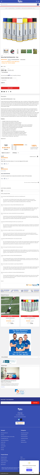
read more (3, 386)
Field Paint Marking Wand (10, 318)
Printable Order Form (4, 438)
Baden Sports (22, 458)
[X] (8, 92)
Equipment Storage (24, 438)
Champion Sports (4, 457)
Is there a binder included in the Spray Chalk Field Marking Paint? (11, 255)
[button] (20, 391)
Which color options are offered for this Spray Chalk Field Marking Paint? (12, 272)
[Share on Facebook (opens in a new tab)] (4, 163)
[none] (20, 29)
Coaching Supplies (24, 434)
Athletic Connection (4, 460)
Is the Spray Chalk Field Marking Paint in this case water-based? (11, 238)
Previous (2, 51)
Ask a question (22, 59)
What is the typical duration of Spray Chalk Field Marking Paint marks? (12, 204)
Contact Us (3, 443)
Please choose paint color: (8, 77)
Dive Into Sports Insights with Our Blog (7, 436)
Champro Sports (4, 458)
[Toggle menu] (1, 1)
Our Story (2, 434)
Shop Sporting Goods (24, 432)
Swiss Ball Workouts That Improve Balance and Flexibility (8, 381)
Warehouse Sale (23, 442)
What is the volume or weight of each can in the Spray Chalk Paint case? (13, 230)
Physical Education (24, 436)
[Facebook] (2, 92)
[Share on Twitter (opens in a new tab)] (6, 163)
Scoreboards (23, 440)
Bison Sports (3, 464)
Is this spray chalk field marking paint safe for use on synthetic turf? (12, 221)
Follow (2, 197)
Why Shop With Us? (4, 432)
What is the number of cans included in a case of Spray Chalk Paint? (12, 263)
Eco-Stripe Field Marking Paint (30, 318)
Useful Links (3, 442)
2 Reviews (7, 149)
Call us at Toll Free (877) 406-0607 (20, 416)
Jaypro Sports (3, 462)
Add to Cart (10, 316)
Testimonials (3, 445)
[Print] (6, 92)
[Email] (4, 92)
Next (38, 51)
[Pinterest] (11, 92)
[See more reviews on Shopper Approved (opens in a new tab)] (8, 163)
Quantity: (3, 82)
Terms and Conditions (4, 440)
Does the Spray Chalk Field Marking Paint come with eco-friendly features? (13, 196)
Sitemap (2, 449)
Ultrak (21, 457)
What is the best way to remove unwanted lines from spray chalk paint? (12, 213)
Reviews (2, 447)
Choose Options (30, 316)
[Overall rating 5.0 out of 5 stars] (4, 59)
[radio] (20, 147)
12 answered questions (15, 59)
